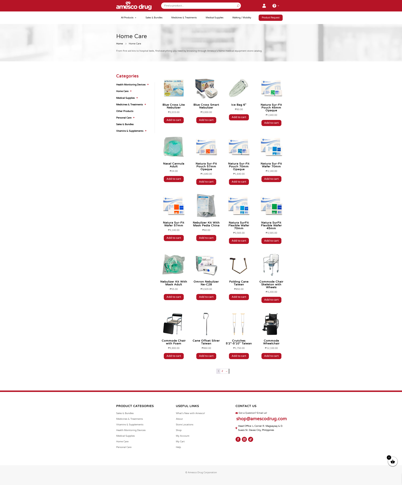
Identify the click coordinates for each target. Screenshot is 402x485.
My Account (182, 435)
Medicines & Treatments (184, 17)
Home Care (122, 91)
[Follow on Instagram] (244, 439)
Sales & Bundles (154, 17)
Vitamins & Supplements (129, 130)
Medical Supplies (214, 17)
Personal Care (123, 117)
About (179, 419)
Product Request (271, 17)
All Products (127, 17)
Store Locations (184, 424)
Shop (179, 430)
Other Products (124, 111)
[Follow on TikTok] (250, 439)
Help (178, 447)
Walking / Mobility (241, 17)
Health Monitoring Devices (131, 84)
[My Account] (264, 6)
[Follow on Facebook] (238, 439)
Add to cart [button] (173, 120)
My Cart (180, 441)
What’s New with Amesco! (190, 413)
